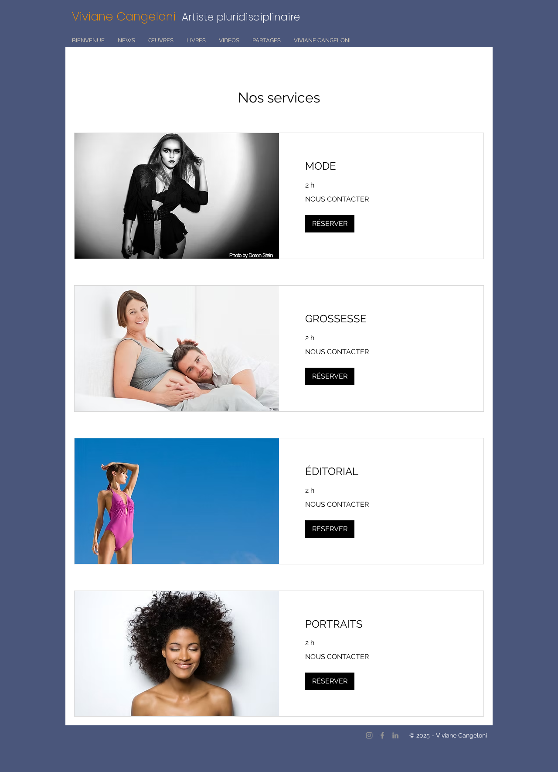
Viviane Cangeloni (127, 16)
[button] (329, 223)
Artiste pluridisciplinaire (241, 17)
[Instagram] (369, 735)
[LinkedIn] (395, 735)
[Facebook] (382, 735)
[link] (381, 166)
